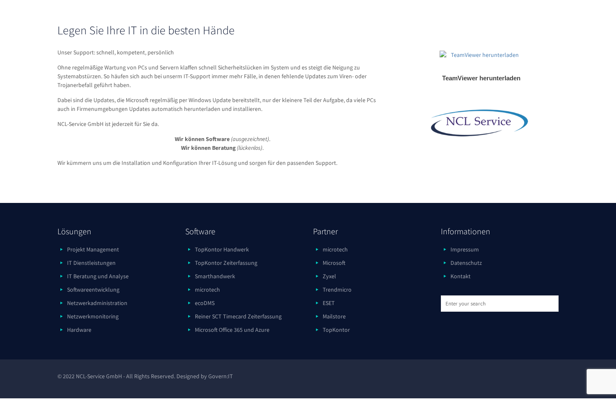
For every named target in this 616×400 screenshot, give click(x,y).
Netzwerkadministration (97, 303)
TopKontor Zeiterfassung (226, 263)
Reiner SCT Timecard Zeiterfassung (238, 316)
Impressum (464, 249)
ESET (329, 303)
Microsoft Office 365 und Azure (232, 329)
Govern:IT (220, 376)
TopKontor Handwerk (222, 249)
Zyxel (329, 276)
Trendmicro (337, 289)
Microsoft (334, 263)
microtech (207, 289)
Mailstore (334, 316)
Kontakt (460, 276)
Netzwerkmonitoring (93, 316)
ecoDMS (205, 303)
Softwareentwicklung (93, 289)
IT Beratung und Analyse (98, 276)
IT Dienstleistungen (91, 263)
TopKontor (336, 329)
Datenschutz (466, 263)
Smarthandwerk (215, 276)
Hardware (79, 329)
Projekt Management (93, 249)
